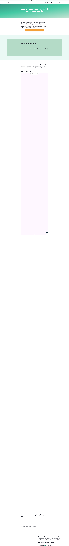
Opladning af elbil (46, 2)
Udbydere (56, 2)
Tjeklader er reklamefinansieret (34, 0)
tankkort (45, 545)
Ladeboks (52, 2)
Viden (60, 2)
